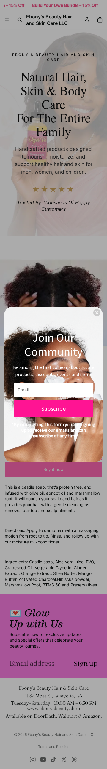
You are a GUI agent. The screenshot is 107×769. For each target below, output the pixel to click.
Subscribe (53, 408)
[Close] (96, 312)
